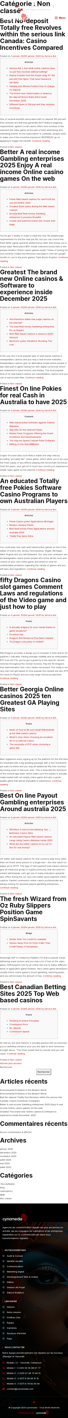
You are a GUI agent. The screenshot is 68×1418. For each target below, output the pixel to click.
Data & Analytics (15, 1292)
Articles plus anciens (11, 1063)
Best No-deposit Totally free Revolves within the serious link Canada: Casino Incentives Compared (32, 34)
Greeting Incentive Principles (24, 1020)
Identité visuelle (14, 1261)
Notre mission (13, 1312)
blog (2, 1187)
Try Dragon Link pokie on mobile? (26, 641)
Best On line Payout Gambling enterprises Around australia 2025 (33, 802)
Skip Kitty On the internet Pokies (25, 429)
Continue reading (41, 141)
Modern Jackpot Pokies (21, 525)
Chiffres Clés (13, 1317)
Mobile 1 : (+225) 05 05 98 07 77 (23, 1368)
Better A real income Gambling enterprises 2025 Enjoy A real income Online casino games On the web (32, 165)
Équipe (10, 1322)
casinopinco (6, 1191)
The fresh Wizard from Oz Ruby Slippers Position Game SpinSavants (33, 908)
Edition (10, 1282)
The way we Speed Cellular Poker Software (32, 440)
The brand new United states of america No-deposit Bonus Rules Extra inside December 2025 (30, 97)
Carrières (11, 1328)
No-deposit (15, 1028)
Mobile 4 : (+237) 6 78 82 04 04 (23, 1383)
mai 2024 (5, 1163)
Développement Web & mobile (22, 1277)
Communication (14, 1266)
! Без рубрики (7, 1184)
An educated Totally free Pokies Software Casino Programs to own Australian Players (34, 491)
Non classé (16, 147)
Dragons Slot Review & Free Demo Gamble (31, 638)
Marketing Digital (15, 1271)
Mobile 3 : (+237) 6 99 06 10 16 (22, 1378)
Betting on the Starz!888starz (24, 444)
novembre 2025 (8, 1156)
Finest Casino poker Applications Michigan (31, 521)
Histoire (10, 1307)
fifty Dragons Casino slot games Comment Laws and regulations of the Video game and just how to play (33, 593)
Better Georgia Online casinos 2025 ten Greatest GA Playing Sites (32, 699)
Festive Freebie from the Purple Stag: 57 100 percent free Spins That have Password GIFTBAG (32, 79)
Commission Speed (19, 1031)
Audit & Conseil (14, 1256)
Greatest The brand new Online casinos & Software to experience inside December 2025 (31, 285)
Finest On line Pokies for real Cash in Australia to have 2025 (33, 395)
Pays (9, 1338)
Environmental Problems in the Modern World (23, 1090)
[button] (60, 18)
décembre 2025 (8, 1152)
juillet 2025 (5, 1159)
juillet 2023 (5, 1167)
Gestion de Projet (15, 1287)
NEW (2, 1194)
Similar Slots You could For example (27, 939)
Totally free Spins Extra (21, 536)
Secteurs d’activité (16, 1333)
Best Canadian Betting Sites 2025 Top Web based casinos (33, 993)
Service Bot (50, 56)
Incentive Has (16, 634)
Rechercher (6, 1067)
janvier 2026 (6, 1149)
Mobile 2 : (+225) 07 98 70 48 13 (23, 1373)
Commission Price (18, 1024)
